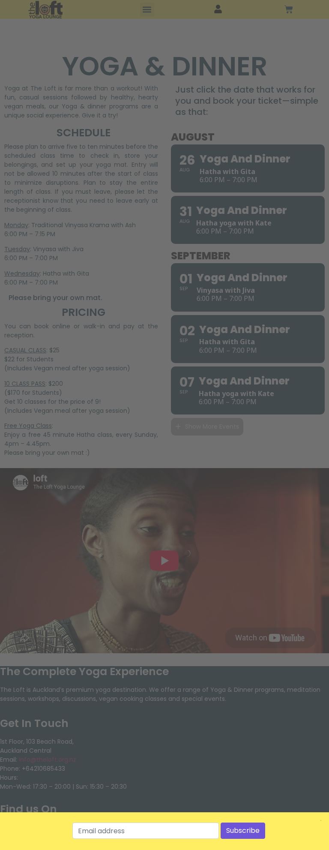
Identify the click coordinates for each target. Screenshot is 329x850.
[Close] (321, 820)
